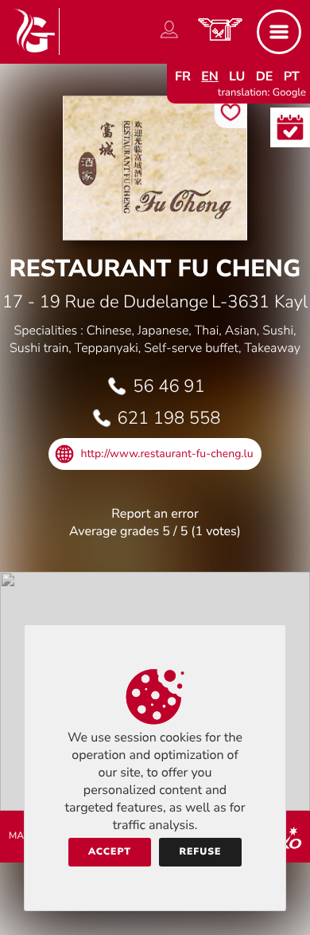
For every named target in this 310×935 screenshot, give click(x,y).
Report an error (154, 513)
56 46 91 (168, 386)
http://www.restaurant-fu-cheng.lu (166, 453)
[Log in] (169, 38)
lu (237, 76)
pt (292, 76)
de (264, 76)
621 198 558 (169, 418)
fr (183, 76)
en (210, 76)
